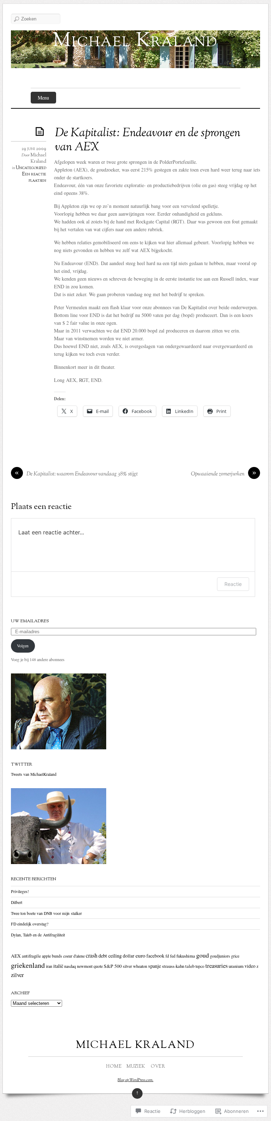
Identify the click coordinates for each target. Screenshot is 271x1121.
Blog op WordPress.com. (135, 1080)
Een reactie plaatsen (34, 177)
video (250, 966)
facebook (155, 956)
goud (202, 955)
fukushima (185, 956)
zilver (17, 975)
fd (167, 956)
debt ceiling (110, 955)
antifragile (31, 956)
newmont (84, 966)
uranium (236, 966)
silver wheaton (135, 966)
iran (49, 966)
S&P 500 (113, 966)
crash (91, 955)
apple (46, 956)
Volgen (23, 645)
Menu (43, 97)
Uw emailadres (30, 621)
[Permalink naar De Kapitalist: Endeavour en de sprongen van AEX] (41, 131)
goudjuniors (220, 956)
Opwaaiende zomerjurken (218, 474)
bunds (57, 956)
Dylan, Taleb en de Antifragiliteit (38, 934)
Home (114, 1066)
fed (172, 956)
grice (235, 956)
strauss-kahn (173, 966)
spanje (154, 966)
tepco (199, 966)
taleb (189, 966)
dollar (128, 956)
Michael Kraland (135, 41)
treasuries (216, 965)
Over (158, 1066)
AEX (16, 956)
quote (98, 966)
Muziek (135, 1066)
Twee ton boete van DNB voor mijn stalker (46, 913)
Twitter (21, 764)
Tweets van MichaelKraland (33, 774)
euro (140, 955)
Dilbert (16, 902)
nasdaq (70, 966)
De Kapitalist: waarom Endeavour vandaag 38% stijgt (82, 474)
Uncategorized (31, 168)
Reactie (233, 584)
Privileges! (20, 891)
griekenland (28, 965)
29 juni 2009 (34, 149)
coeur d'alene (74, 956)
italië (58, 966)
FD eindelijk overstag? (29, 924)
